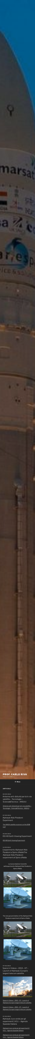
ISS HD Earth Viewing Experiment (17, 836)
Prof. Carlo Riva (15, 774)
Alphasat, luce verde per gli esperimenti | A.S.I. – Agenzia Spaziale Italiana (15, 1021)
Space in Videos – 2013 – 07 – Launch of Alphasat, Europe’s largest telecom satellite (15, 970)
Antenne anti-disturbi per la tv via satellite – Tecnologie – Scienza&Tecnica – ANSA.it (17, 799)
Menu (18, 782)
